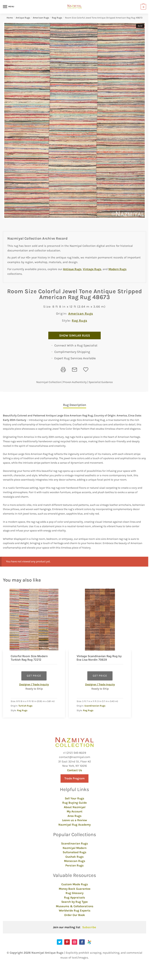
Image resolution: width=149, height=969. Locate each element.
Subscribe (89, 927)
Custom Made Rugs (74, 884)
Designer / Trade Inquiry (34, 684)
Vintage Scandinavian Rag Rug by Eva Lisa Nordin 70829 (99, 657)
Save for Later (85, 369)
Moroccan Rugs (74, 861)
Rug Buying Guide (74, 802)
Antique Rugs (23, 17)
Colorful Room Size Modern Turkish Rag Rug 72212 (29, 657)
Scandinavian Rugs (94, 705)
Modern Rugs (117, 269)
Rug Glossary (74, 893)
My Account (74, 811)
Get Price (34, 675)
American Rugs (41, 17)
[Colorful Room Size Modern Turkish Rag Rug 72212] (34, 620)
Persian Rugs (74, 865)
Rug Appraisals (74, 897)
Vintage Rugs (92, 269)
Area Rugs (74, 816)
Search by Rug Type (74, 902)
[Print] (63, 369)
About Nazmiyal (74, 807)
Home (10, 17)
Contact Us (74, 770)
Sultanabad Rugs (74, 852)
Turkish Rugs (25, 705)
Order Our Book (74, 915)
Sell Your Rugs (74, 798)
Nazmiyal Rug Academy (74, 824)
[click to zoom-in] (74, 120)
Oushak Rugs (74, 856)
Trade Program (74, 778)
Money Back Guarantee (74, 889)
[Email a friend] (74, 369)
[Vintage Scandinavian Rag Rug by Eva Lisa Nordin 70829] (100, 620)
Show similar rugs (74, 335)
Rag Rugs (57, 17)
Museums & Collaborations (74, 906)
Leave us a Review (74, 820)
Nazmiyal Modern (75, 848)
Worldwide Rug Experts (74, 910)
